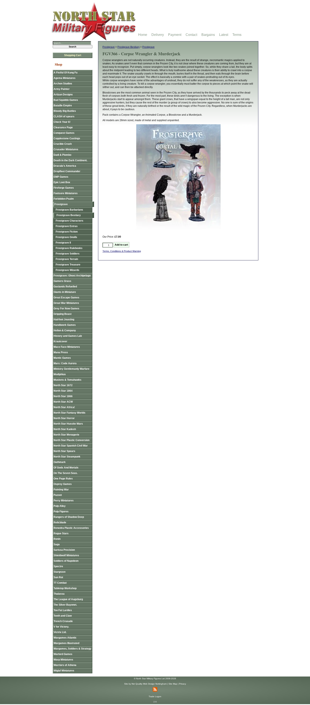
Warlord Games (63, 654)
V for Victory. (61, 626)
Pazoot (58, 495)
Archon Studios (63, 83)
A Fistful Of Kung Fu (65, 72)
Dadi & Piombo (62, 154)
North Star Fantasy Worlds (69, 412)
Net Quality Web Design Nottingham (149, 684)
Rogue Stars (61, 533)
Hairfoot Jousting (64, 319)
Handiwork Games (65, 324)
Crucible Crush (63, 143)
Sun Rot (58, 577)
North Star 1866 (63, 396)
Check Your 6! (62, 121)
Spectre (58, 566)
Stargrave (60, 571)
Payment (174, 35)
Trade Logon (155, 696)
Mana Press (61, 352)
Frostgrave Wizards (67, 270)
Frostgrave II (63, 242)
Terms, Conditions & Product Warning (121, 251)
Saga (57, 544)
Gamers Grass (62, 281)
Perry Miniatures (64, 500)
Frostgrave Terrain (67, 259)
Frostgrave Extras (67, 226)
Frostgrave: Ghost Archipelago (72, 275)
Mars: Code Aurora (65, 363)
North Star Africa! (64, 407)
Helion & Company (65, 330)
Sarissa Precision (64, 549)
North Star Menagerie (66, 434)
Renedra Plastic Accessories (71, 527)
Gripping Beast (62, 314)
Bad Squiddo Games (66, 100)
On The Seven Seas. (66, 473)
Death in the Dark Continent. (70, 160)
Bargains (208, 35)
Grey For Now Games (66, 308)
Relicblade (60, 522)
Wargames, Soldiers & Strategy (72, 648)
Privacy (182, 684)
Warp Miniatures (63, 659)
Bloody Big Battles (65, 111)
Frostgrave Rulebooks (69, 248)
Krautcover (60, 341)
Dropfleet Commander (67, 171)
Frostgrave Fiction (67, 231)
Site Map (172, 684)
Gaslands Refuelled (65, 286)
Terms (236, 35)
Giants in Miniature (65, 292)
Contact (191, 35)
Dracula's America (65, 165)
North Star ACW (63, 401)
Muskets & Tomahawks (67, 379)
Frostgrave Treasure (68, 264)
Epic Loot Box (62, 182)
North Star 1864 (63, 390)
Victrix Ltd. (60, 632)
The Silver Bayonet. (65, 604)
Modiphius (60, 374)
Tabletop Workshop (65, 588)
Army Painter (62, 89)
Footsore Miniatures (66, 193)
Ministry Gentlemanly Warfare (71, 368)
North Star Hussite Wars (68, 423)
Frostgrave (108, 47)
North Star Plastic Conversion (71, 440)
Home (142, 35)
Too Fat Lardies (63, 610)
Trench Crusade (63, 621)
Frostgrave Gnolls (66, 237)
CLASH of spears (64, 116)
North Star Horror (64, 418)
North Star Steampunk (67, 456)
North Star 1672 (63, 385)
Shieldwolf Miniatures (66, 555)
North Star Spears (64, 451)
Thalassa (59, 593)
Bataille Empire (63, 105)
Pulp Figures (61, 511)
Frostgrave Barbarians (69, 209)
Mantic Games (62, 357)
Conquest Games (64, 132)
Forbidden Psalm (64, 198)
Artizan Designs (63, 94)
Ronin (57, 538)
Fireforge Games (64, 187)
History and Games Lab (68, 335)
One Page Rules (63, 478)
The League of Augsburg (68, 599)
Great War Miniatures (66, 303)
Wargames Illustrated (66, 643)
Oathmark (60, 462)
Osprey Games (63, 484)
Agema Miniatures (64, 78)
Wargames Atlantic (65, 637)
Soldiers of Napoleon (66, 560)
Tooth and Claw (63, 615)
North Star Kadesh (65, 429)
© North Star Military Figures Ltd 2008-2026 (155, 678)
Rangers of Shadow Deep (69, 517)
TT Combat (60, 582)
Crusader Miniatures (66, 149)
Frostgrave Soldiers (68, 253)
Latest (223, 35)
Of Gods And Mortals (66, 467)
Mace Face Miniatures (67, 346)
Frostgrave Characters (69, 220)
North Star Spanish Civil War (71, 445)
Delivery (157, 35)
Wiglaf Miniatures (64, 670)
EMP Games (61, 176)
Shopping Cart (72, 55)
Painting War (61, 489)
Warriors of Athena (65, 665)
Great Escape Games (66, 297)
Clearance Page (63, 127)
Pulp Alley (60, 506)
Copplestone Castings (67, 138)
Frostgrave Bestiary (128, 47)
